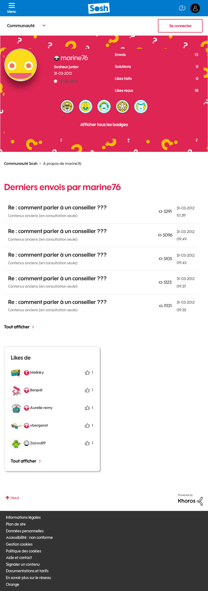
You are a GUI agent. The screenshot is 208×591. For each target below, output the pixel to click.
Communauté (21, 25)
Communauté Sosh (20, 163)
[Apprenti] (141, 106)
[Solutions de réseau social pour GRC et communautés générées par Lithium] (190, 499)
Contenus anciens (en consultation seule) (43, 215)
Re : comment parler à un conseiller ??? (57, 207)
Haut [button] (15, 497)
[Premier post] (85, 106)
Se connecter (180, 25)
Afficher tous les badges (104, 124)
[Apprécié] (67, 106)
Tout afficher (17, 326)
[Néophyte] (104, 106)
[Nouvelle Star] (122, 106)
